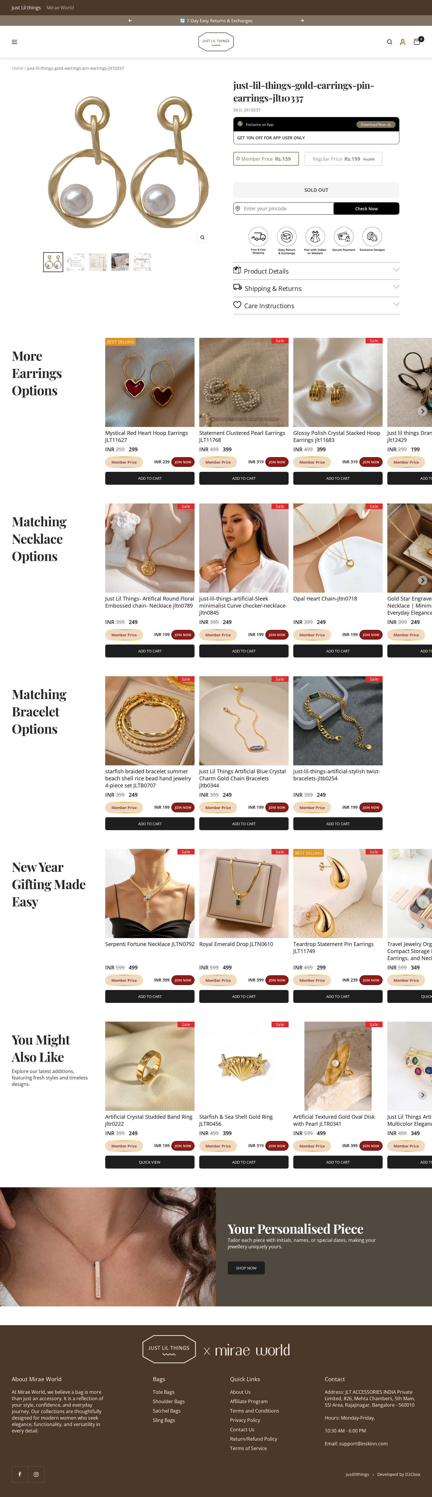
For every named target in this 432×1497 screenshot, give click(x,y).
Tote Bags (164, 1392)
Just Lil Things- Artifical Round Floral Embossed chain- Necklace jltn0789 (149, 602)
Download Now (373, 124)
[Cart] (416, 41)
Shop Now (246, 1268)
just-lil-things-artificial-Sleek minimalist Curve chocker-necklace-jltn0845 (243, 605)
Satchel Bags (167, 1411)
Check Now (366, 208)
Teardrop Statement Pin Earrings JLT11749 (333, 947)
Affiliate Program (249, 1401)
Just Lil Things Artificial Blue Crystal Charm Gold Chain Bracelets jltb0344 (242, 778)
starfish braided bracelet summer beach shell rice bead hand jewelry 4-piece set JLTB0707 (148, 778)
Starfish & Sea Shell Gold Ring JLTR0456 (236, 1120)
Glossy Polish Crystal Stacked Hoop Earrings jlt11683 (336, 436)
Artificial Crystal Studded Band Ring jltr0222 (148, 1120)
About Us (240, 1392)
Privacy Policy (245, 1420)
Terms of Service (248, 1448)
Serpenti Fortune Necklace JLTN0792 (150, 943)
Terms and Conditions (254, 1411)
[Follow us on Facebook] (20, 1474)
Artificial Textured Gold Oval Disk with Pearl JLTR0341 (334, 1120)
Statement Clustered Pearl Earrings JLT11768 (242, 436)
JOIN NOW (183, 462)
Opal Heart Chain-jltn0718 (325, 598)
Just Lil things (26, 7)
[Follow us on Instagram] (36, 1474)
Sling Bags (164, 1420)
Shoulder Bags (169, 1401)
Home (17, 68)
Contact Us (242, 1429)
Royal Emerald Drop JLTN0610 (236, 943)
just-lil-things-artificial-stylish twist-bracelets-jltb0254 (336, 775)
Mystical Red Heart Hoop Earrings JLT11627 (146, 436)
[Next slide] (422, 411)
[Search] (389, 42)
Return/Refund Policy (253, 1439)
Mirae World (60, 7)
